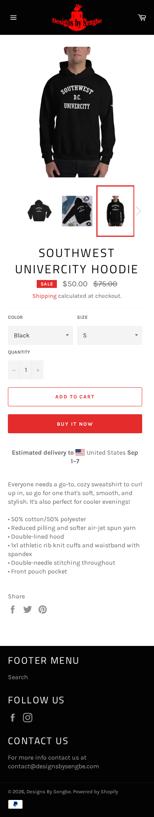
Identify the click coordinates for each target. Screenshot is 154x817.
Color (15, 317)
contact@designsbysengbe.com (53, 766)
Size (82, 317)
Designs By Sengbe (48, 791)
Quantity (19, 352)
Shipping (44, 295)
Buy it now (75, 424)
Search (18, 677)
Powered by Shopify (95, 791)
